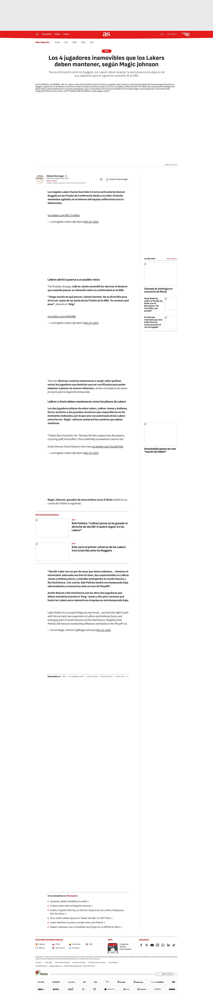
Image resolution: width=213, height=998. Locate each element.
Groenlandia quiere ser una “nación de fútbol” (160, 450)
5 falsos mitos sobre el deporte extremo (70, 906)
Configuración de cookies (97, 962)
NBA (106, 51)
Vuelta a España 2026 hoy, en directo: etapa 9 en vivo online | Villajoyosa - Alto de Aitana (87, 912)
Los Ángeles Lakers (76, 676)
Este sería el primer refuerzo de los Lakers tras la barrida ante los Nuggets (99, 548)
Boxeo (57, 42)
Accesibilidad (113, 962)
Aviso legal (48, 962)
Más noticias (171, 259)
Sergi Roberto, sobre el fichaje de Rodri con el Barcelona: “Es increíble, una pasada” (153, 304)
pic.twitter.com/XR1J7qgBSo (64, 215)
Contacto (39, 962)
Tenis (83, 42)
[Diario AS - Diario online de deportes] (106, 34)
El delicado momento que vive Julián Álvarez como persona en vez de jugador (153, 322)
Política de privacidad (62, 962)
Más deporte (42, 42)
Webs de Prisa (167, 974)
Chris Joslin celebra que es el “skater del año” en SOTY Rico (80, 918)
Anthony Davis (106, 676)
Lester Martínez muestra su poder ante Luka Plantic (76, 922)
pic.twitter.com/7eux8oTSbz (107, 447)
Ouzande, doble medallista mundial (68, 901)
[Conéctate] (161, 34)
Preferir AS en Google (119, 179)
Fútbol (57, 34)
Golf (91, 42)
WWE (74, 42)
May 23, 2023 (91, 222)
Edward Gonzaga (55, 176)
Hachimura (119, 676)
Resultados (47, 34)
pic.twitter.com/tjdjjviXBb (62, 316)
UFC (66, 42)
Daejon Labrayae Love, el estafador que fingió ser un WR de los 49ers (85, 927)
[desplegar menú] (37, 34)
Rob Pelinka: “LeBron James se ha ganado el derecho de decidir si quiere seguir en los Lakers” (100, 527)
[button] (101, 179)
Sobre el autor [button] (52, 181)
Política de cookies (78, 962)
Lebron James (92, 676)
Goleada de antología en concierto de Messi (158, 290)
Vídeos (66, 34)
